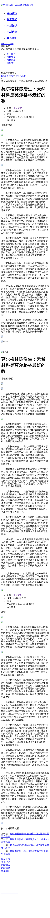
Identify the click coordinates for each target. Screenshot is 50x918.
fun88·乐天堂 (7, 76)
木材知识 (12, 25)
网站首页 (12, 13)
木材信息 (12, 31)
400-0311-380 (7, 43)
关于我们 (12, 19)
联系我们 (12, 38)
